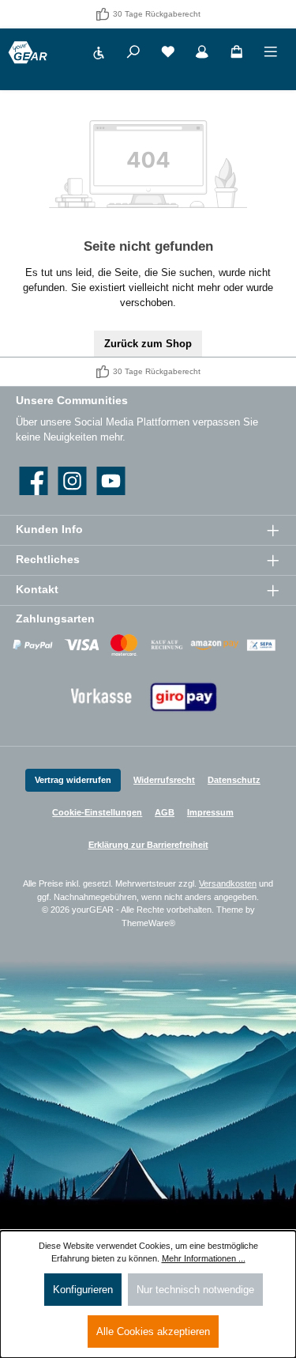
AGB (164, 812)
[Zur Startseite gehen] (27, 52)
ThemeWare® (148, 923)
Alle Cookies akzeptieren (153, 1331)
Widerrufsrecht (164, 780)
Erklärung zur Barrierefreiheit (148, 844)
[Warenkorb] (236, 54)
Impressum (210, 812)
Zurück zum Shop (148, 344)
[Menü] (270, 54)
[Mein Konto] (202, 54)
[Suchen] (133, 54)
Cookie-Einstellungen (97, 812)
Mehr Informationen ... (203, 1258)
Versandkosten (228, 883)
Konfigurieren (83, 1290)
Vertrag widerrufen (73, 780)
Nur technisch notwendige (195, 1290)
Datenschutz (234, 780)
